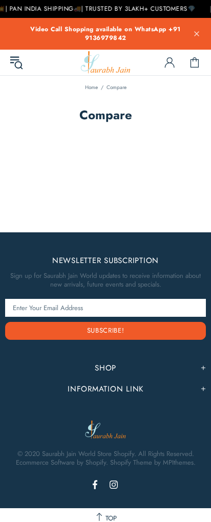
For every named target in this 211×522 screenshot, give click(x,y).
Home (91, 87)
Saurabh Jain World (105, 62)
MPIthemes (178, 462)
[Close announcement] (196, 34)
